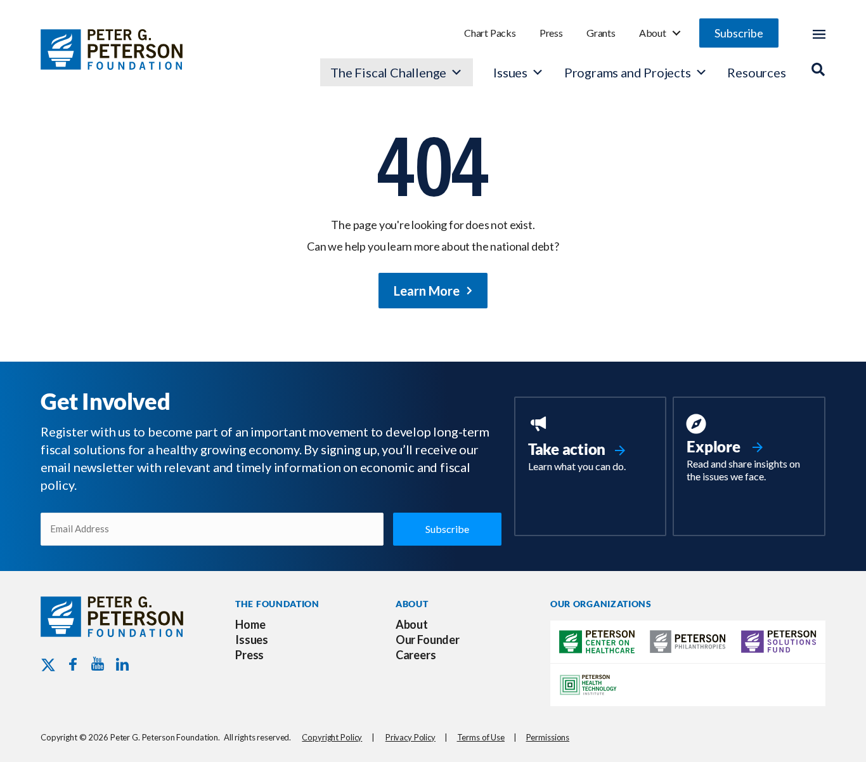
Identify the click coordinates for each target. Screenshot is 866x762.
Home (250, 624)
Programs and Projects (627, 72)
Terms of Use (481, 737)
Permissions (548, 737)
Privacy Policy (410, 737)
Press (551, 33)
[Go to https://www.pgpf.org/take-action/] (590, 445)
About (652, 33)
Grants (601, 33)
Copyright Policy (332, 737)
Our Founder (428, 640)
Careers (416, 655)
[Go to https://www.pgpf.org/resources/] (749, 450)
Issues (510, 72)
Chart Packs (490, 33)
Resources (756, 72)
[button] (739, 33)
